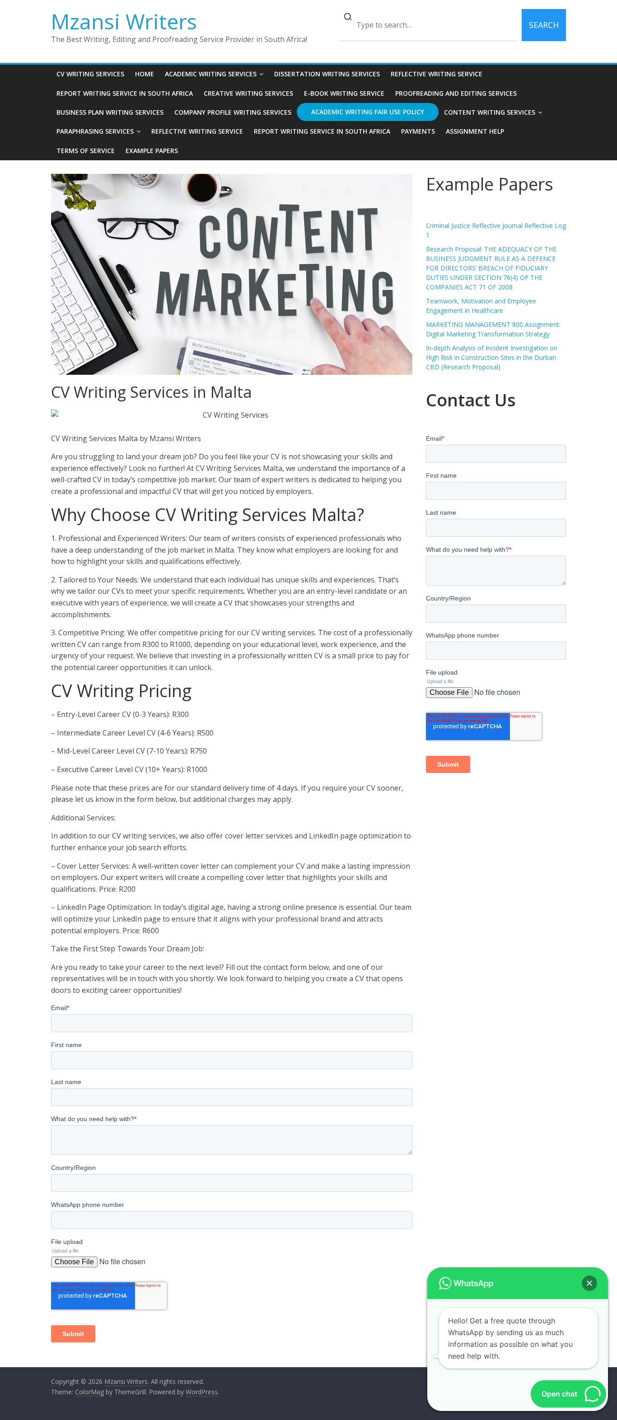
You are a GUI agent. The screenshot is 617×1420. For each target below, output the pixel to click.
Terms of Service (85, 150)
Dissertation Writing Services (327, 74)
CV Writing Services (90, 74)
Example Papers (152, 150)
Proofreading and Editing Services (456, 93)
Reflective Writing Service (436, 74)
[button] (589, 1283)
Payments (418, 131)
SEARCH (544, 24)
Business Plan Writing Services (110, 112)
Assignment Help (475, 131)
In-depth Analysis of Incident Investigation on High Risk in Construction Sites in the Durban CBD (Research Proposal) (491, 357)
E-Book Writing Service (344, 93)
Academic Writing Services (211, 74)
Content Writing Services (489, 112)
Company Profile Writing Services (232, 112)
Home (144, 74)
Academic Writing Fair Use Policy (367, 111)
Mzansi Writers (124, 21)
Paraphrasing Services (95, 131)
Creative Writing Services (248, 93)
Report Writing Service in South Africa (124, 93)
